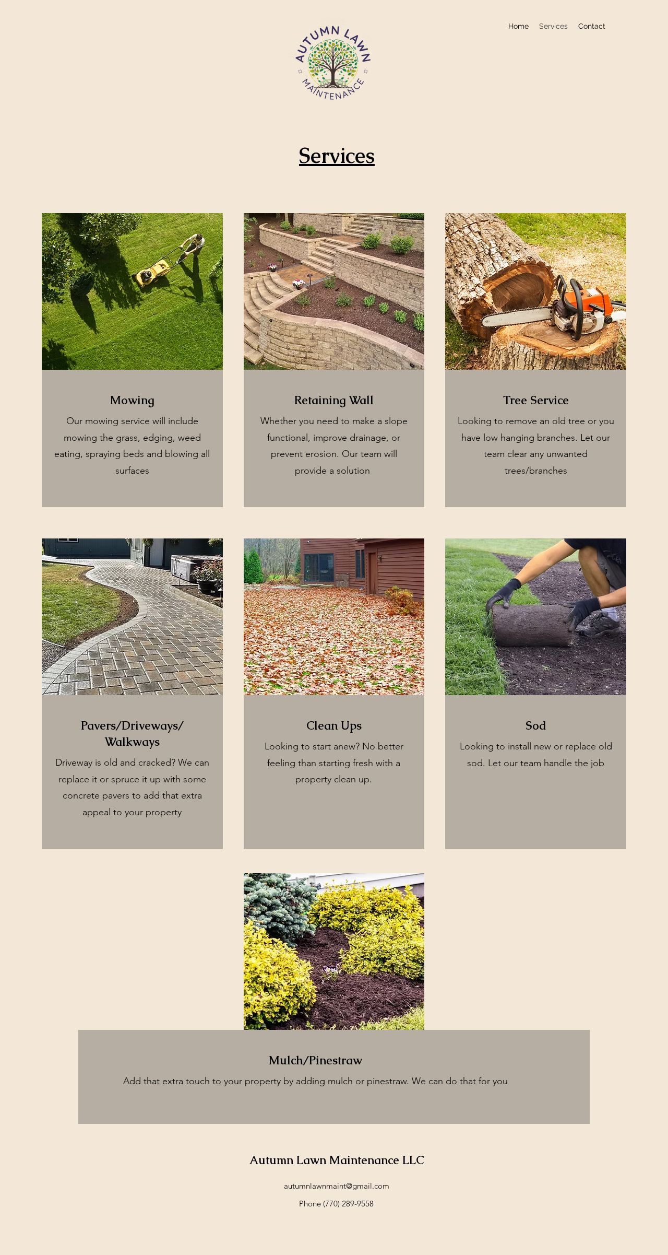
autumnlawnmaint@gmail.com (336, 1186)
